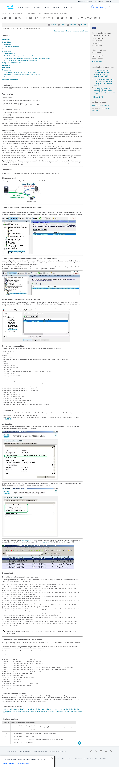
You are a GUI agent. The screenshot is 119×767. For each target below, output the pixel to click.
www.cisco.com (26, 540)
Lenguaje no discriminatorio (62, 31)
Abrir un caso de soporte (100, 105)
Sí (93, 57)
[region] (27, 761)
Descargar (73, 24)
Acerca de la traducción (80, 31)
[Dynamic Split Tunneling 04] (30, 479)
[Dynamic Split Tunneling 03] (36, 341)
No (100, 57)
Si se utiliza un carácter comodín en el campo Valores (20, 72)
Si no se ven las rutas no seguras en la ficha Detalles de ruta (22, 74)
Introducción (6, 39)
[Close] (52, 758)
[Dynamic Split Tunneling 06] (38, 568)
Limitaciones (6, 65)
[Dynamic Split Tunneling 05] (30, 536)
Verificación (6, 67)
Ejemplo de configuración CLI (11, 63)
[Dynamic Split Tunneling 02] (41, 295)
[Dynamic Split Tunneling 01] (39, 253)
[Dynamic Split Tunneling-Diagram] (22, 202)
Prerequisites (6, 42)
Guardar (53, 25)
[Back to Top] (79, 743)
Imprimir (83, 24)
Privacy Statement (8, 763)
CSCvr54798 (7, 419)
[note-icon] (4, 632)
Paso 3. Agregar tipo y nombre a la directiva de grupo (20, 60)
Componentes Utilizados (11, 46)
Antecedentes (6, 49)
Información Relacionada (10, 79)
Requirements (8, 44)
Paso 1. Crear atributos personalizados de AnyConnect (20, 56)
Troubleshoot (6, 70)
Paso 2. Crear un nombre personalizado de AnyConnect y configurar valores (27, 58)
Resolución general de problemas (14, 77)
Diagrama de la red (10, 53)
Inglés (62, 24)
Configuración (6, 51)
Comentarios (97, 61)
